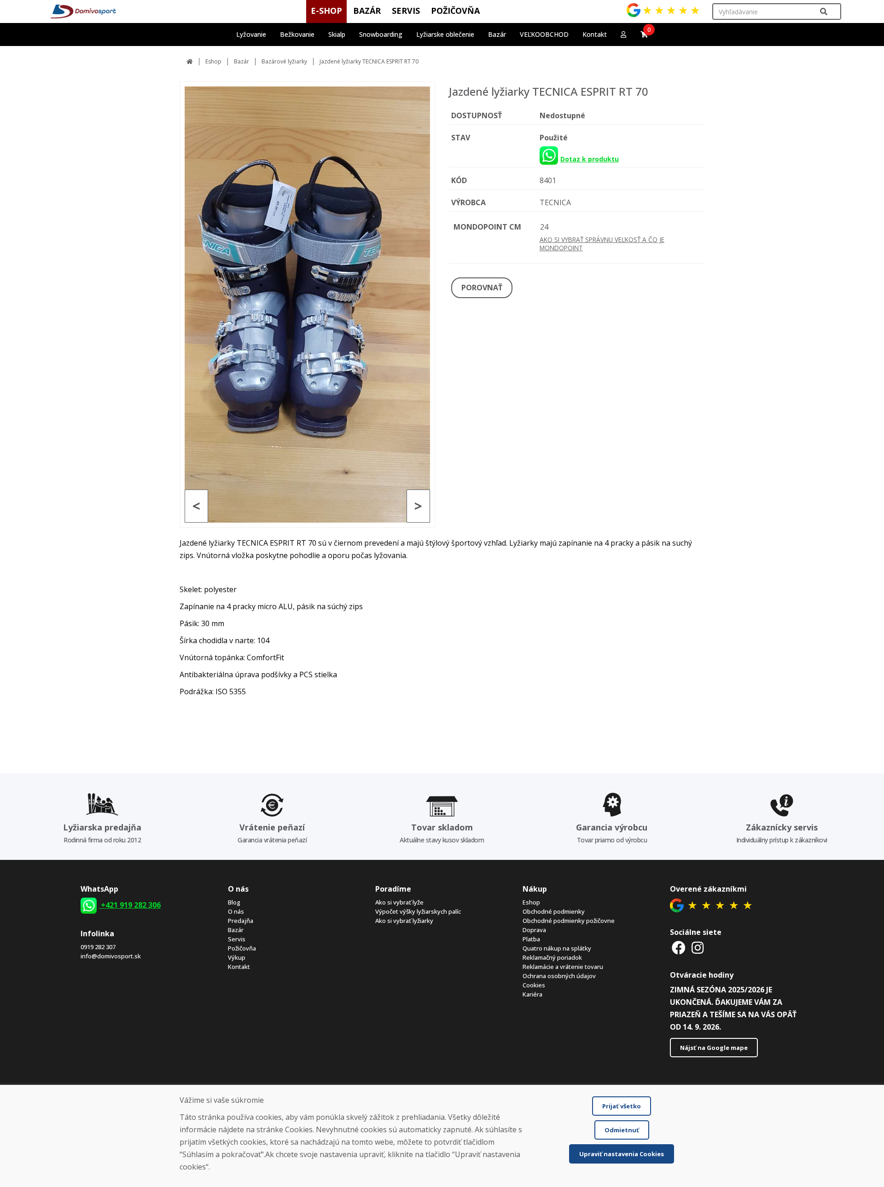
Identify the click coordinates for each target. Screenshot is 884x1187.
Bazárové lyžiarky (284, 61)
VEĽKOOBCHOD (544, 34)
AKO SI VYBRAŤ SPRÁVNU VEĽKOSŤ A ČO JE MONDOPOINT (602, 243)
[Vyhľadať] (823, 12)
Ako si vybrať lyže (399, 902)
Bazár (241, 61)
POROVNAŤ (481, 287)
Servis (236, 939)
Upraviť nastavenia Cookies (621, 1154)
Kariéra (532, 994)
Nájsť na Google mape (714, 1047)
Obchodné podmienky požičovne (569, 920)
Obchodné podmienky (554, 911)
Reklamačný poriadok (552, 957)
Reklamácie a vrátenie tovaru (563, 966)
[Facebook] (678, 947)
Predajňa (240, 920)
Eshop (213, 61)
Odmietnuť (622, 1130)
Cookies (534, 985)
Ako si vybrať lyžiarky (404, 920)
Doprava (534, 930)
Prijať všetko (621, 1106)
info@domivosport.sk (111, 956)
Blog (234, 902)
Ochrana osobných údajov (559, 976)
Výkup (236, 957)
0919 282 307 (98, 947)
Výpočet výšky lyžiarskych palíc (418, 911)
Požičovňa (242, 948)
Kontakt (594, 34)
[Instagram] (697, 947)
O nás (236, 911)
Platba (531, 939)
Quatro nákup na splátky (557, 948)
